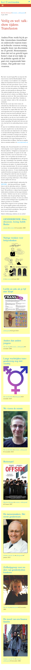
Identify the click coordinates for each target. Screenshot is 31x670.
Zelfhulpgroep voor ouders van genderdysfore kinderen (14, 570)
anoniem (5, 228)
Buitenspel (8, 461)
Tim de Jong (6, 347)
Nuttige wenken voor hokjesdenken (13, 239)
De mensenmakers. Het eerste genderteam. (14, 515)
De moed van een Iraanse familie (15, 620)
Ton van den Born (8, 397)
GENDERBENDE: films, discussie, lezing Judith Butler (15, 221)
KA (4, 279)
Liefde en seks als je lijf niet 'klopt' (14, 290)
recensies (14, 13)
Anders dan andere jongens (12, 342)
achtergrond (21, 13)
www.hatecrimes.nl (22, 142)
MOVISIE (4, 184)
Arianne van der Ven (9, 555)
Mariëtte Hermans (6, 13)
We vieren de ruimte (13, 408)
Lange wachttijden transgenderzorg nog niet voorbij (15, 361)
